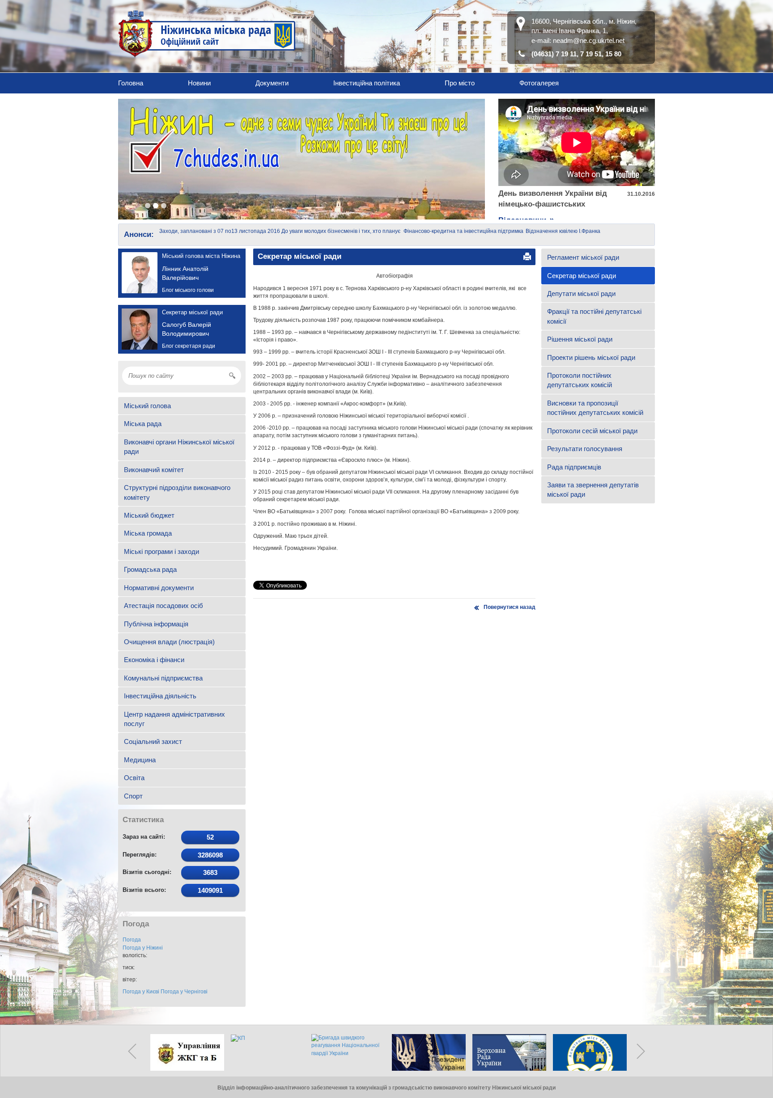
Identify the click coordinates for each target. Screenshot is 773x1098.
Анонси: (139, 234)
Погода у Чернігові (184, 991)
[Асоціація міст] (588, 1052)
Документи (272, 83)
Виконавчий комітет (154, 469)
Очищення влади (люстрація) (169, 642)
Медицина (140, 760)
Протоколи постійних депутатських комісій (579, 380)
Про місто (460, 83)
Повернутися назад (509, 607)
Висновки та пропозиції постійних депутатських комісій (595, 407)
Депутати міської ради (581, 293)
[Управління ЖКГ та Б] (185, 1052)
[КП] (265, 1052)
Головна (130, 83)
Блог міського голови (188, 290)
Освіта (134, 777)
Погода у (143, 948)
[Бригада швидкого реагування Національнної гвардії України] (346, 1052)
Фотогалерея (539, 83)
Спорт (133, 796)
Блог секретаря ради (188, 346)
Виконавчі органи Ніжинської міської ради (179, 446)
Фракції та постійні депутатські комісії (594, 316)
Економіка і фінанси (154, 659)
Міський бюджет (149, 515)
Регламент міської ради (583, 257)
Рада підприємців (574, 467)
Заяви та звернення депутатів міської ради (593, 489)
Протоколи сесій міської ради (592, 431)
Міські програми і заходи (161, 551)
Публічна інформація (156, 624)
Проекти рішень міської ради (591, 357)
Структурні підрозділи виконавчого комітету (177, 492)
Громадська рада (150, 569)
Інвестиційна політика (366, 83)
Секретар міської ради (581, 275)
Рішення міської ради (579, 339)
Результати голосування (584, 448)
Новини (199, 83)
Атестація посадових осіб (163, 605)
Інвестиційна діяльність (160, 696)
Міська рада (142, 423)
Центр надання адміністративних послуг (174, 718)
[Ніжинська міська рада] (207, 33)
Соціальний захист (153, 741)
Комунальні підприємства (163, 678)
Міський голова (147, 406)
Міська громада (148, 533)
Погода (132, 940)
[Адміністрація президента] (426, 1052)
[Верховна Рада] (507, 1052)
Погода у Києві (141, 991)
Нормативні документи (159, 587)
